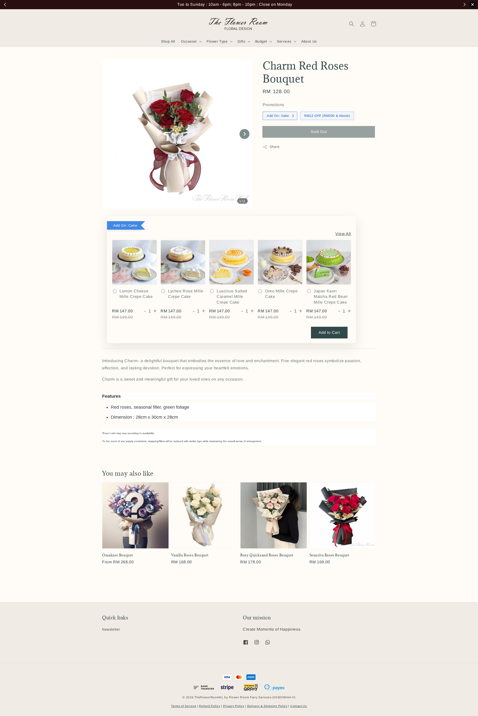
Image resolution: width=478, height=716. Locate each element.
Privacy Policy (233, 706)
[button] (351, 23)
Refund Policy (209, 706)
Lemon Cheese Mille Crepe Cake (136, 294)
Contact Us (298, 706)
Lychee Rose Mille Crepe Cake (185, 294)
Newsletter (111, 629)
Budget (261, 41)
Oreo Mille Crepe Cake (281, 294)
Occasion (189, 41)
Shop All (168, 41)
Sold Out (319, 132)
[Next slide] (244, 134)
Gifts (241, 41)
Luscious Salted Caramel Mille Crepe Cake (232, 296)
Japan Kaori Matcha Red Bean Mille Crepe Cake (331, 296)
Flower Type (217, 41)
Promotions (273, 105)
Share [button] (275, 147)
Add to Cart (329, 332)
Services (284, 41)
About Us (309, 41)
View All (343, 234)
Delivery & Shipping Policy (267, 706)
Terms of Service (183, 706)
